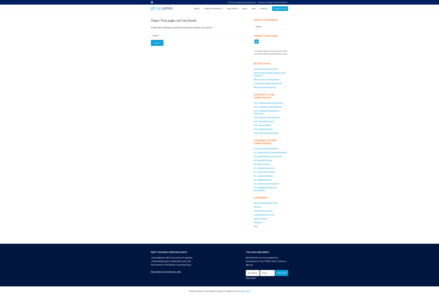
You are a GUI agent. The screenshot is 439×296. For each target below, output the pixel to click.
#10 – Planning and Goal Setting (266, 183)
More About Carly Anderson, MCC (166, 271)
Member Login (280, 8)
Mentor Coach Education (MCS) (266, 203)
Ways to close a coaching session (266, 79)
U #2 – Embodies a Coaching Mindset (268, 107)
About (197, 8)
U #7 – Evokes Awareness (263, 129)
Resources (258, 222)
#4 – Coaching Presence (263, 160)
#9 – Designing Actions (262, 179)
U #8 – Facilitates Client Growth (266, 133)
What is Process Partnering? (265, 87)
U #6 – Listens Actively (262, 125)
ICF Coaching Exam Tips (263, 210)
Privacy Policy (251, 278)
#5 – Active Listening (262, 164)
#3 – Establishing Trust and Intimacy (268, 156)
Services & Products (213, 8)
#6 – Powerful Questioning (264, 168)
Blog (245, 8)
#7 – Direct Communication (264, 172)
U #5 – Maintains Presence (264, 121)
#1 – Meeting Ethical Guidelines (266, 148)
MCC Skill (257, 207)
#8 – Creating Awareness (263, 176)
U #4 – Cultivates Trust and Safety (267, 117)
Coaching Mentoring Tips (264, 214)
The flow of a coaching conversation (268, 83)
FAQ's (256, 226)
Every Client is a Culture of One (266, 69)
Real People (232, 8)
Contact (264, 8)
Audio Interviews (260, 218)
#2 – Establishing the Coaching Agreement (270, 152)
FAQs (254, 8)
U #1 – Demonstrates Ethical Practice (268, 103)
